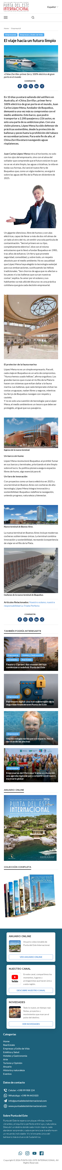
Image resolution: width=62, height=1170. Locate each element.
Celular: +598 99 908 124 (21, 1090)
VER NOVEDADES (31, 1024)
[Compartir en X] (31, 86)
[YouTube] (34, 1153)
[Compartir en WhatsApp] (25, 86)
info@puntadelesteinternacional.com (27, 1100)
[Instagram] (27, 1153)
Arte (5, 1059)
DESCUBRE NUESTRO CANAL (31, 990)
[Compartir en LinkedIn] (36, 86)
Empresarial (16, 28)
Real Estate (26, 660)
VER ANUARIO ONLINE (31, 957)
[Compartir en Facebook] (20, 86)
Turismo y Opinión (12, 1062)
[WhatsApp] (20, 1153)
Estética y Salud (11, 1052)
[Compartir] (42, 86)
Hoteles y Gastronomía (32, 655)
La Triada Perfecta (30, 605)
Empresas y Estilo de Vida (31, 35)
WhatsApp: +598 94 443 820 (23, 1095)
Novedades (13, 660)
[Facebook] (41, 1153)
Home (6, 28)
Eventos (7, 1073)
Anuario (7, 1066)
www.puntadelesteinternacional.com (27, 1106)
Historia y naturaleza (14, 1070)
